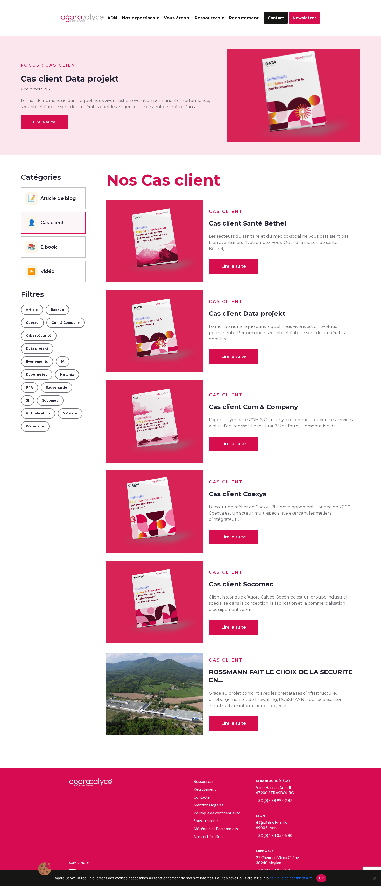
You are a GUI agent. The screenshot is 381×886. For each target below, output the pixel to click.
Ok (321, 878)
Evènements (37, 361)
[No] (374, 878)
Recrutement (244, 18)
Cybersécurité (38, 335)
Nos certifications (209, 836)
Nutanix (67, 374)
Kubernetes (36, 374)
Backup (57, 310)
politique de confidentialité (291, 878)
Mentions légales (208, 805)
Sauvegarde (56, 387)
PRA (29, 387)
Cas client (46, 222)
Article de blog (52, 198)
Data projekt (37, 348)
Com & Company (66, 323)
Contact (276, 17)
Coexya (32, 323)
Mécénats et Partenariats (216, 828)
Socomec (50, 400)
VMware (70, 413)
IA (62, 361)
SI (27, 400)
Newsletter (304, 17)
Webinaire (35, 426)
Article (32, 310)
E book (42, 247)
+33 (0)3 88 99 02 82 (274, 800)
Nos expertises (138, 18)
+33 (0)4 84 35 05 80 (274, 835)
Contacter (202, 797)
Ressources (207, 18)
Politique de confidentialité (217, 813)
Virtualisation (38, 413)
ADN (112, 18)
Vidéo (41, 271)
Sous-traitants (206, 820)
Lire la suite (44, 122)
